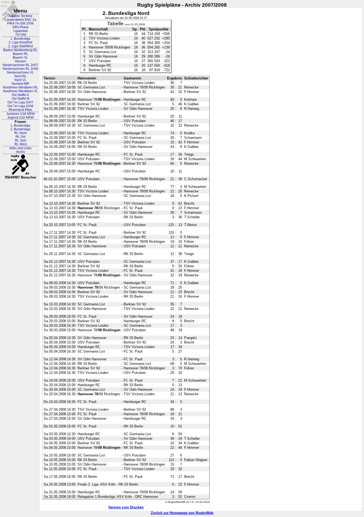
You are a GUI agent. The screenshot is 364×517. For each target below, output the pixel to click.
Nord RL (20, 76)
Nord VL (20, 80)
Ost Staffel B (20, 98)
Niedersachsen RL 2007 (20, 65)
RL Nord (20, 133)
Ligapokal (20, 31)
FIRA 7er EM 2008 (20, 23)
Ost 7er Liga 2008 (20, 106)
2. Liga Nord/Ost (20, 42)
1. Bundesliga (20, 39)
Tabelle (115, 23)
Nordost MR (20, 84)
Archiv (20, 152)
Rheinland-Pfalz (20, 110)
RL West (20, 144)
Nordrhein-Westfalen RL (20, 87)
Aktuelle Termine (20, 16)
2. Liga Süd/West (20, 46)
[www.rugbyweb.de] (20, 164)
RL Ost (20, 137)
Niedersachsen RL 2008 (20, 69)
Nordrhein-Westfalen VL (20, 91)
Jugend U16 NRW (20, 117)
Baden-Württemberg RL (20, 50)
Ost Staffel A (20, 95)
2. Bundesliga (20, 129)
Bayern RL (20, 54)
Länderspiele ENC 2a (20, 20)
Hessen (20, 61)
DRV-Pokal (21, 27)
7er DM (20, 35)
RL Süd (20, 140)
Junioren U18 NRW (20, 114)
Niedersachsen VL (20, 72)
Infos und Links (20, 148)
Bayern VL (20, 57)
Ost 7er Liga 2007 (20, 102)
